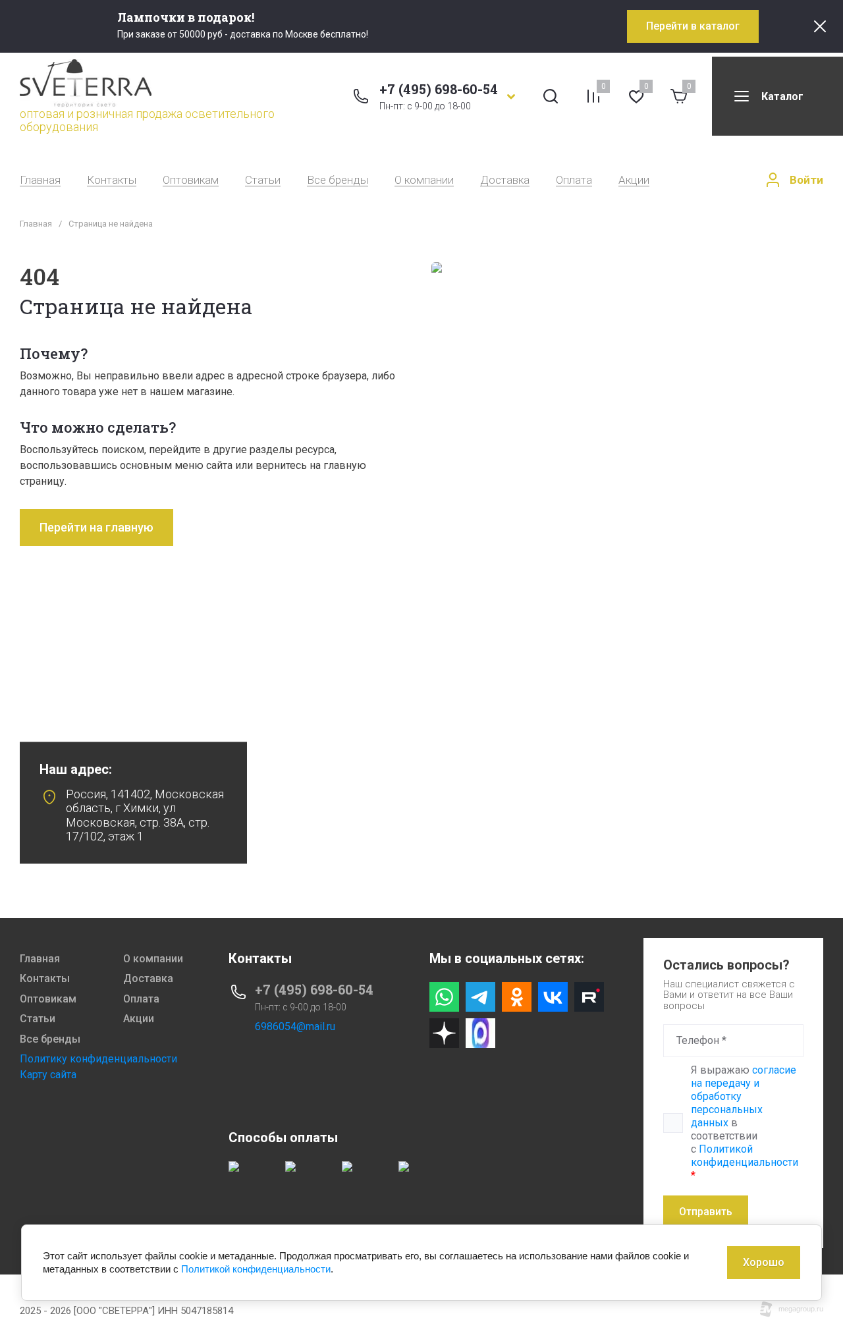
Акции (633, 180)
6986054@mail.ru (295, 1026)
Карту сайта (48, 1074)
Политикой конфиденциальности (744, 1155)
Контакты (111, 180)
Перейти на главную (96, 527)
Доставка (505, 180)
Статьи (263, 180)
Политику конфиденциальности (98, 1059)
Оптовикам (191, 180)
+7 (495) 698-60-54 (438, 88)
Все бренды (337, 180)
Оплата (574, 180)
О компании (424, 180)
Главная (40, 180)
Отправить (705, 1211)
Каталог (782, 96)
